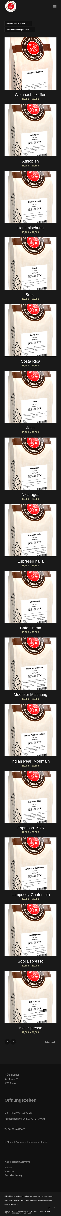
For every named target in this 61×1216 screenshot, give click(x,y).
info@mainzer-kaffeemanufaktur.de (30, 1142)
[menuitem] (54, 6)
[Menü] (54, 6)
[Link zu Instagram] (49, 1208)
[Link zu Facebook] (54, 1208)
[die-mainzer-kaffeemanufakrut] (25, 6)
